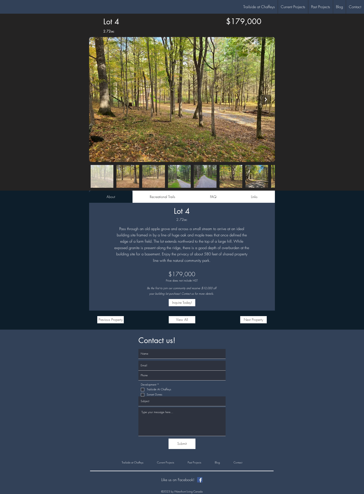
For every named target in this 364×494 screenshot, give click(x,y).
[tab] (111, 197)
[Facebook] (199, 479)
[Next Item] (266, 99)
